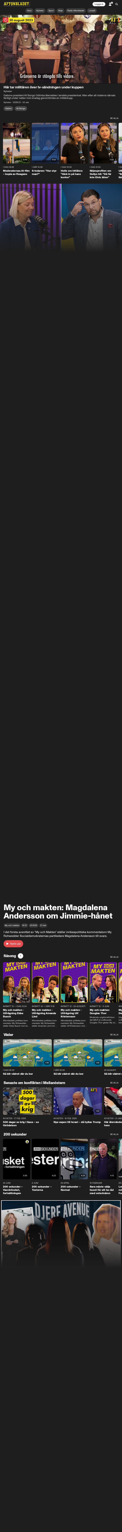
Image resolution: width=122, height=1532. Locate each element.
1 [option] (20, 955)
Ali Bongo (20, 108)
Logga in (99, 4)
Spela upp (15, 943)
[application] (61, 49)
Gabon (8, 108)
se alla (114, 118)
